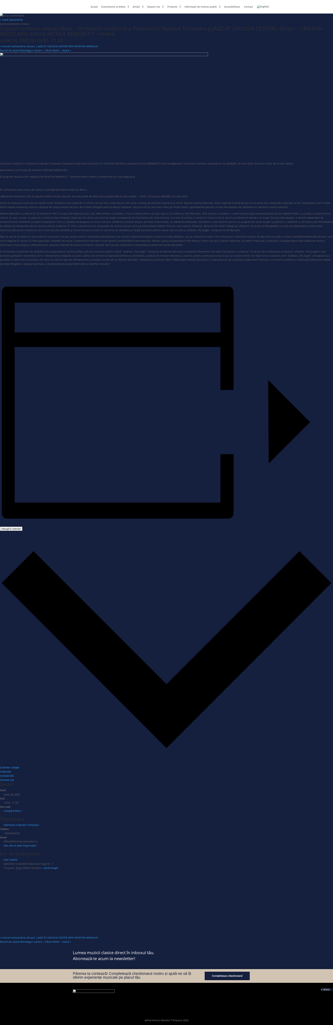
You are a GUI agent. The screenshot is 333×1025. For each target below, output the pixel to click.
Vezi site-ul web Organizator (20, 845)
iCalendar (5, 771)
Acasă (94, 6)
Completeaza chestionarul (227, 975)
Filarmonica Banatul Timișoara (21, 825)
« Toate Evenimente (11, 19)
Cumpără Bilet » (13, 810)
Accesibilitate (232, 6)
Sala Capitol (10, 859)
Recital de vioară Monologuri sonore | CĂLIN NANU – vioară (35, 50)
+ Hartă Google (50, 868)
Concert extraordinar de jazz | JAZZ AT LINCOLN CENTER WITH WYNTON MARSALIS (49, 46)
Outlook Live (7, 780)
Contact (248, 6)
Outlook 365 (7, 775)
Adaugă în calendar (11, 528)
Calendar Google (9, 767)
